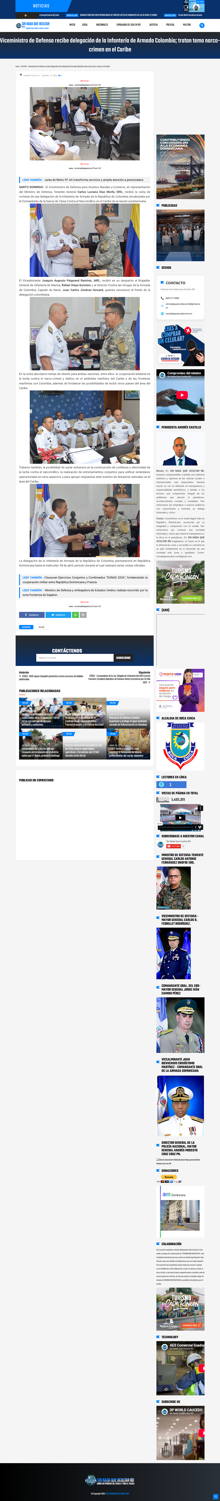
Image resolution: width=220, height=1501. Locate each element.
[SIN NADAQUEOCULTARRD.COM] (110, 1486)
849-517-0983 (172, 298)
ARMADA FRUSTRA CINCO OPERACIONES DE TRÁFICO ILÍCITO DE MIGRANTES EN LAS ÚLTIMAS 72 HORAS (91, 15)
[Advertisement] (167, 74)
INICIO (72, 25)
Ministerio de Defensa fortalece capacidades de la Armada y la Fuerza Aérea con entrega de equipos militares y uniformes (40, 720)
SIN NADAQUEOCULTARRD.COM (117, 1494)
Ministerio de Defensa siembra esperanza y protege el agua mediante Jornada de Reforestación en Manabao (128, 721)
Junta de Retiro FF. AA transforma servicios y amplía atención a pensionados (94, 180)
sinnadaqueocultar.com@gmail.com (183, 305)
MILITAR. (42, 627)
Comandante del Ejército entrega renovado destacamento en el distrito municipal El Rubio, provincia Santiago (41, 752)
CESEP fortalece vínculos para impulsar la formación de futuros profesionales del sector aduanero (126, 752)
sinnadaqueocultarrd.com (179, 313)
